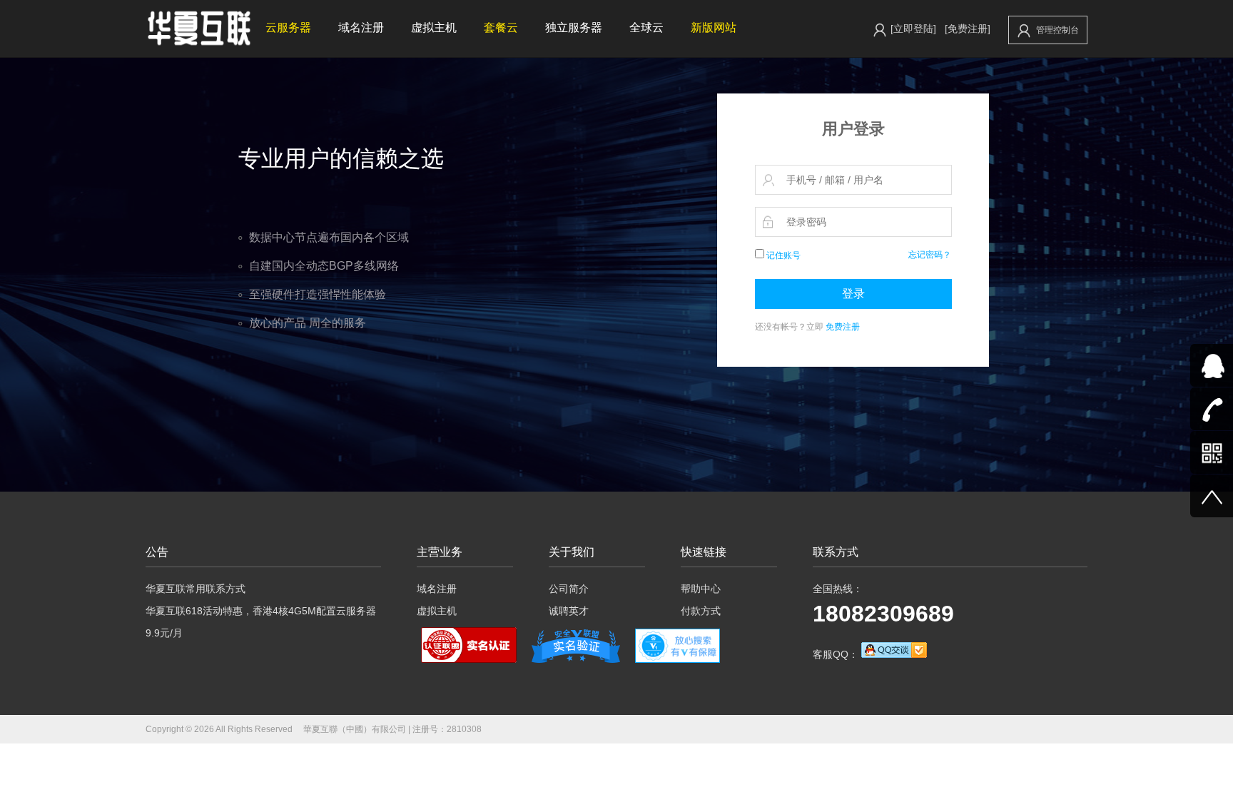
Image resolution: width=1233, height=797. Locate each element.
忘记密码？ (929, 255)
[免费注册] (967, 28)
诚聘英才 (569, 610)
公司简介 (569, 588)
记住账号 (782, 255)
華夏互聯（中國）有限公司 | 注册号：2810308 (392, 729)
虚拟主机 (434, 27)
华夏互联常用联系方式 (195, 588)
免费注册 (843, 327)
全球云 (646, 27)
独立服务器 (573, 27)
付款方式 (701, 610)
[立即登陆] (913, 28)
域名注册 (361, 27)
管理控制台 (1057, 30)
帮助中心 (701, 588)
